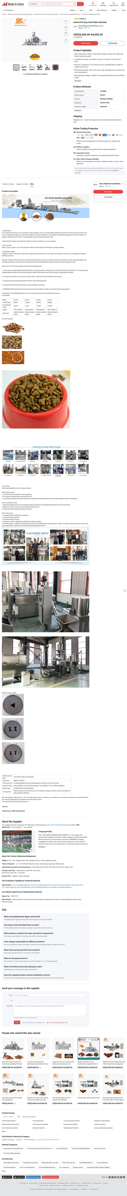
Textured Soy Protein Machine (61, 885)
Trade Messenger (33, 1177)
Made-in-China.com (55, 1185)
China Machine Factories (11, 1163)
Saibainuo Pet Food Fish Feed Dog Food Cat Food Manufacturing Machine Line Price (37, 1100)
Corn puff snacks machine (72, 1121)
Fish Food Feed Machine (27, 1167)
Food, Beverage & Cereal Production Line (39, 1148)
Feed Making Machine (86, 1163)
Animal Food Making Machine (91, 14)
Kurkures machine (99, 1124)
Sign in (123, 5)
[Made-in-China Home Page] (13, 4)
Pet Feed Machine (102, 1163)
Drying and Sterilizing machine (103, 1128)
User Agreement (74, 1189)
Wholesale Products (63, 1183)
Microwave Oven (77, 885)
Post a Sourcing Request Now (57, 1022)
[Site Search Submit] (80, 4)
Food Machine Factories (30, 1163)
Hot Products (23, 1183)
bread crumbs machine (71, 1124)
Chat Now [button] (113, 43)
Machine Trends (78, 1167)
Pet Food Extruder (99, 1148)
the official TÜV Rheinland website (59, 825)
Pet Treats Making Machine (12, 1153)
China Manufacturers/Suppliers (47, 1183)
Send (17, 1022)
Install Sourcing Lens (51, 1177)
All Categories (9, 10)
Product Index (97, 1183)
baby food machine (39, 1128)
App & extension (102, 10)
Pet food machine (38, 1121)
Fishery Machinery (62, 1148)
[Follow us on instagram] (115, 1177)
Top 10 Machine (64, 1167)
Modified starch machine (71, 1128)
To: (12, 1000)
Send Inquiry (85, 43)
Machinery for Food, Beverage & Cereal (46, 14)
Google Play (19, 1177)
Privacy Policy (94, 1189)
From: (11, 995)
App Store (7, 1177)
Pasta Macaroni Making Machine (60, 887)
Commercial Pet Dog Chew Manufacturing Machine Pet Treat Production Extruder (37, 1064)
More (3, 1171)
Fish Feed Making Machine (40, 887)
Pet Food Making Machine (21, 885)
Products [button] (34, 4)
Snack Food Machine (24, 887)
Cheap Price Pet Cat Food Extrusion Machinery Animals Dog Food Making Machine (63, 1064)
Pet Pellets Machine (10, 1167)
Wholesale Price (75, 1183)
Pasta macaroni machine (40, 1124)
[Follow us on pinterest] (121, 1177)
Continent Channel (87, 1183)
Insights (105, 1183)
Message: (10, 1006)
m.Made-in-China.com (68, 1185)
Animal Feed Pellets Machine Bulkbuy (98, 1167)
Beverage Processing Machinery (13, 1148)
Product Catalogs (30, 1117)
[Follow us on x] (112, 1177)
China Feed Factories (68, 1163)
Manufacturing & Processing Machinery (20, 14)
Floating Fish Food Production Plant (89, 1098)
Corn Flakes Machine (9, 887)
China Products (33, 1183)
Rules (123, 10)
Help (90, 10)
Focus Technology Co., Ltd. (49, 1189)
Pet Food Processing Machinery (70, 14)
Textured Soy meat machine (10, 1124)
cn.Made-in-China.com (82, 1185)
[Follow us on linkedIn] (124, 1177)
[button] (75, 4)
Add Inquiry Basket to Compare (36, 74)
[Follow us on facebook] (110, 1177)
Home (4, 14)
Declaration (84, 1189)
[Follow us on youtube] (118, 1177)
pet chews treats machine (10, 1128)
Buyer (81, 10)
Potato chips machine (8, 1121)
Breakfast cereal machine (102, 1121)
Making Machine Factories (50, 1163)
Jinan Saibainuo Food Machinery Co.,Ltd (90, 26)
